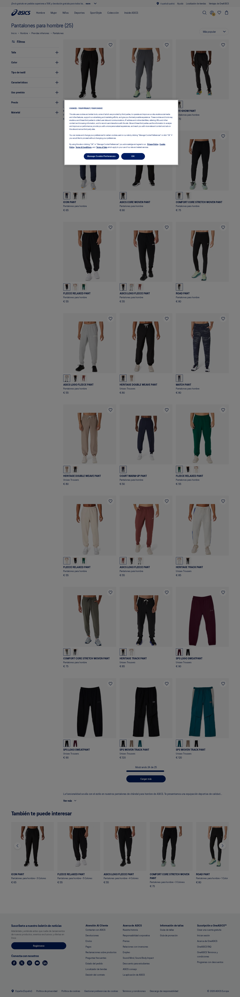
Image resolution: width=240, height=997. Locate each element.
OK (133, 156)
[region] (121, 132)
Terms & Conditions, (84, 147)
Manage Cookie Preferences (101, 156)
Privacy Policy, (153, 144)
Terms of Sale (101, 147)
